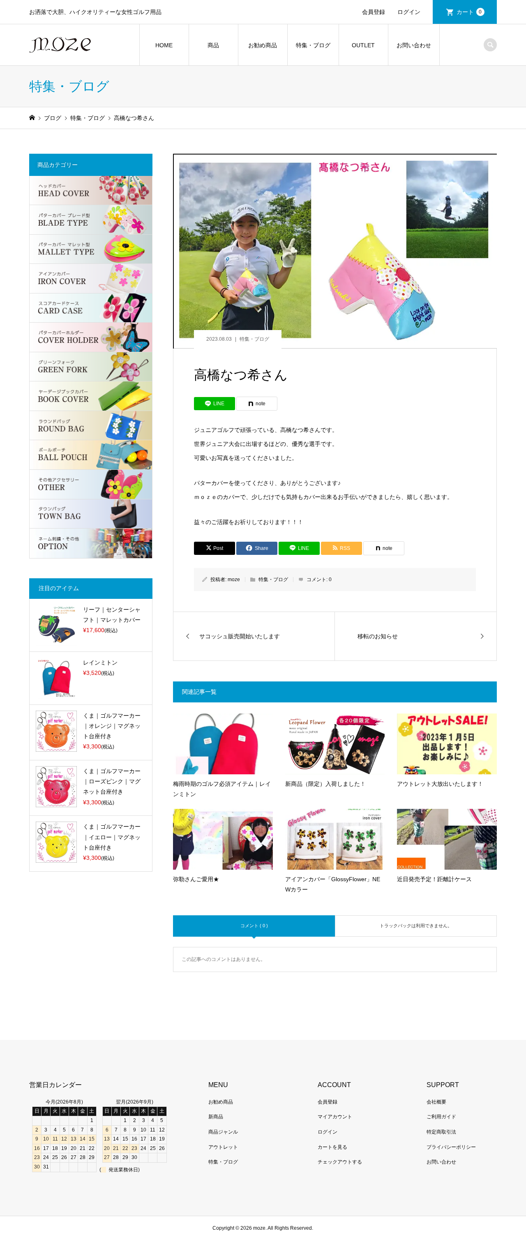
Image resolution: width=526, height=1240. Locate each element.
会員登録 (373, 12)
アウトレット (223, 1147)
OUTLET (363, 45)
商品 (213, 45)
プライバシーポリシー (451, 1147)
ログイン (408, 12)
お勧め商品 (262, 45)
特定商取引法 (441, 1132)
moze (234, 579)
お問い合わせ (414, 45)
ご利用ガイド (441, 1117)
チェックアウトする (340, 1162)
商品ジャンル (223, 1132)
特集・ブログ (313, 45)
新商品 (215, 1117)
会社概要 (436, 1102)
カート (469, 12)
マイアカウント (335, 1117)
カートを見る (332, 1147)
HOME (164, 45)
